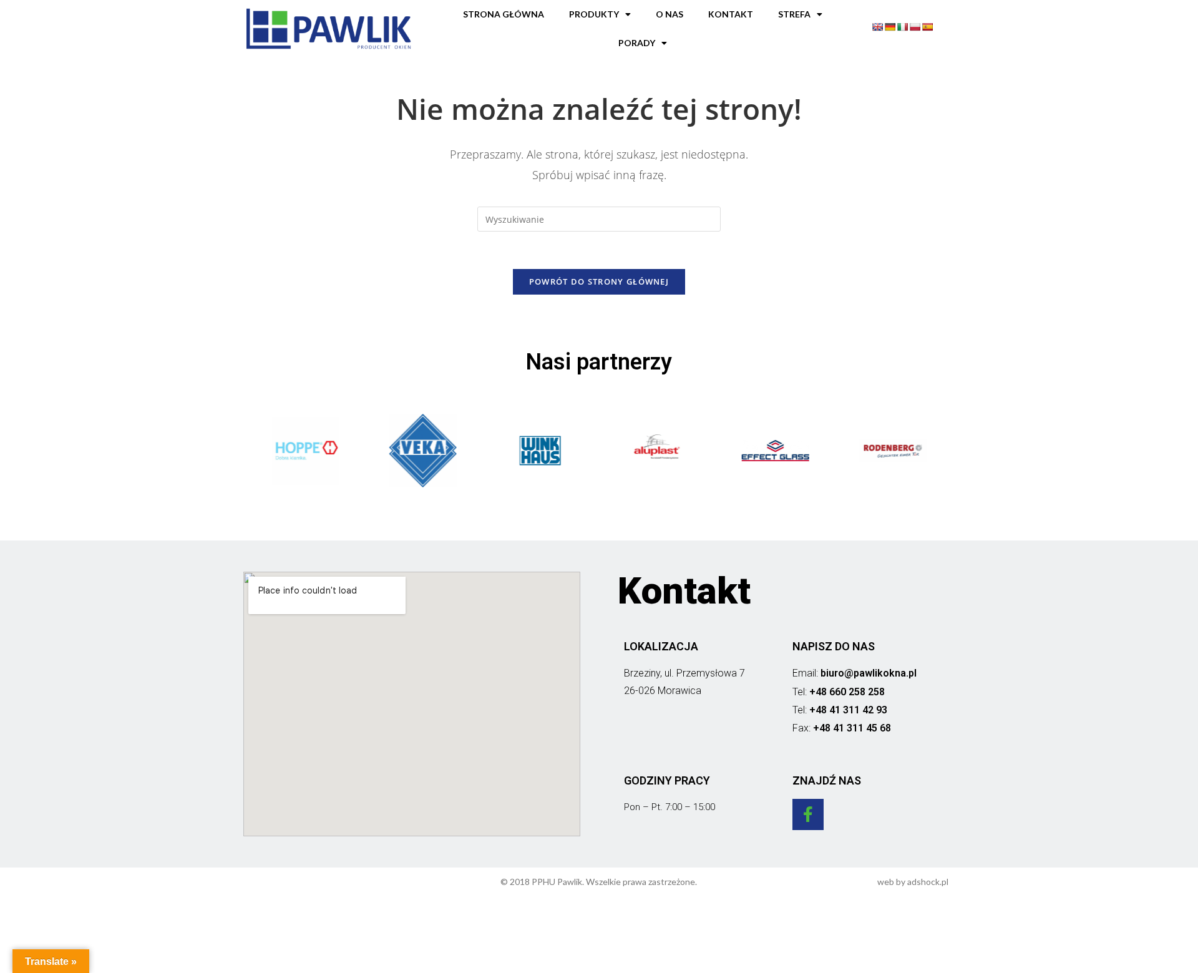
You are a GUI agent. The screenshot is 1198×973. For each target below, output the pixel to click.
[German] (889, 27)
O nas (669, 14)
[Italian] (902, 27)
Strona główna (503, 14)
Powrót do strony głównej (599, 281)
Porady (636, 42)
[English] (877, 27)
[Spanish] (927, 27)
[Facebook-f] (808, 814)
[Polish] (914, 27)
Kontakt (730, 14)
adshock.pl (927, 881)
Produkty (594, 14)
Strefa (794, 14)
